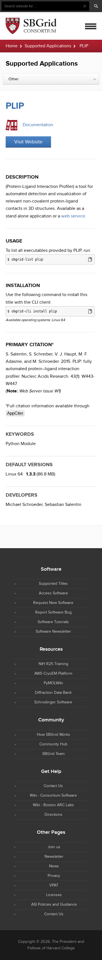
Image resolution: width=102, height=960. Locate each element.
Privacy (54, 876)
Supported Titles (53, 583)
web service (73, 216)
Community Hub (53, 744)
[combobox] (51, 79)
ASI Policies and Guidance (54, 904)
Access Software (53, 593)
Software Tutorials (53, 622)
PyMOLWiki (53, 683)
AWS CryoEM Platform (53, 673)
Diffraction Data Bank (53, 692)
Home (12, 46)
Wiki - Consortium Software (53, 795)
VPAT (53, 885)
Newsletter (53, 856)
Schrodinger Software (53, 702)
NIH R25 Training (53, 664)
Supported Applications (48, 46)
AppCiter (15, 413)
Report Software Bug (53, 612)
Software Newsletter (53, 631)
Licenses (54, 895)
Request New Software (53, 603)
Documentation (38, 125)
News (54, 866)
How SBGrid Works (53, 734)
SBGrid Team (53, 754)
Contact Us (53, 786)
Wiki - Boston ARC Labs (53, 805)
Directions (53, 814)
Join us (54, 847)
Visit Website (28, 142)
